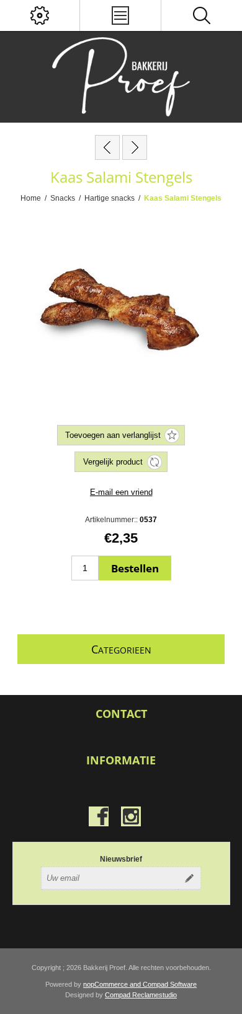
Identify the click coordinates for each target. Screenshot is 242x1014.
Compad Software (170, 984)
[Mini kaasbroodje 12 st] (107, 147)
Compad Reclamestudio (141, 995)
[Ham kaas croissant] (134, 147)
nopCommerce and (113, 984)
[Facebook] (99, 816)
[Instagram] (131, 816)
